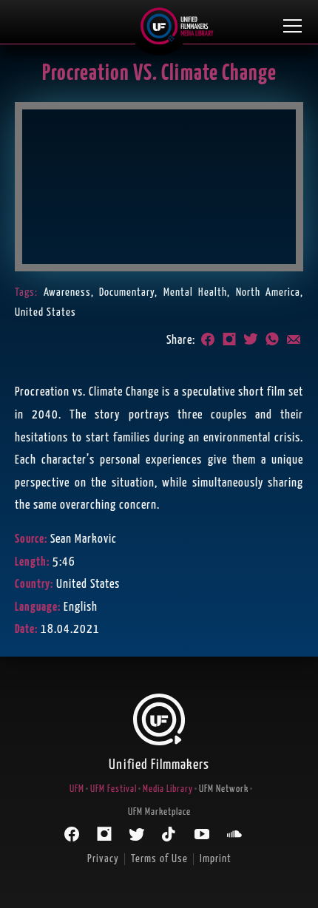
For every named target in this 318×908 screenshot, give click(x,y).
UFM (77, 789)
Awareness (67, 292)
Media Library (168, 789)
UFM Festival (113, 789)
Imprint (215, 858)
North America (268, 292)
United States (45, 312)
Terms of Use (159, 858)
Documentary (127, 292)
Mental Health (195, 292)
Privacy (103, 858)
